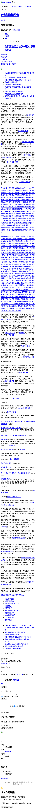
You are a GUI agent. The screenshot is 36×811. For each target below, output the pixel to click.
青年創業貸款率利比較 (12, 603)
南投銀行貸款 (10, 333)
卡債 (16, 257)
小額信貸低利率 (6, 595)
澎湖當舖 (5, 304)
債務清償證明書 (29, 266)
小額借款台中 (5, 435)
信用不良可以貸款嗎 (11, 202)
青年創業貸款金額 (13, 287)
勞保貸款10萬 (7, 280)
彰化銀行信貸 (11, 204)
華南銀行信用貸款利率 (22, 278)
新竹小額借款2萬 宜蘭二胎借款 (15, 632)
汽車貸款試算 (14, 246)
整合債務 (31, 218)
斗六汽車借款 (23, 264)
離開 (11, 807)
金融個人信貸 (23, 297)
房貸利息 (11, 294)
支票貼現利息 (20, 255)
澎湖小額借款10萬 (7, 551)
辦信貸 (27, 250)
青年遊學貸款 (22, 276)
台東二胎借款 (26, 308)
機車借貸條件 (17, 214)
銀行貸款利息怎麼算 (24, 193)
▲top (2, 683)
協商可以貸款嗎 (17, 241)
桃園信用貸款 (5, 209)
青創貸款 (18, 428)
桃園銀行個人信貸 (28, 357)
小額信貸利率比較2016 (19, 248)
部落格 (7, 36)
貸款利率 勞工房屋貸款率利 (14, 91)
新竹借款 (4, 59)
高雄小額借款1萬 (16, 216)
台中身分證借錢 (16, 308)
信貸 (10, 253)
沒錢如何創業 (26, 285)
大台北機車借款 (24, 287)
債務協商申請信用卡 (14, 200)
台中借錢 (22, 333)
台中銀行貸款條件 (23, 269)
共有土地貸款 (17, 260)
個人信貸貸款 (7, 248)
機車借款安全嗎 (15, 236)
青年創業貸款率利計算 (12, 610)
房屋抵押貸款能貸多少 (19, 190)
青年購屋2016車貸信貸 (8, 269)
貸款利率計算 (14, 218)
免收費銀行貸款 (7, 157)
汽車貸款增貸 (16, 227)
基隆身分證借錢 (18, 262)
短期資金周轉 (20, 243)
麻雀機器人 (4, 778)
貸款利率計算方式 (7, 450)
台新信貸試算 (22, 290)
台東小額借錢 (7, 241)
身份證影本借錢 (6, 227)
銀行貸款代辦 (26, 273)
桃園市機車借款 (9, 381)
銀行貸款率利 (5, 479)
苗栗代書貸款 (7, 190)
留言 (21, 674)
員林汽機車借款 (6, 463)
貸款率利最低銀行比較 (23, 220)
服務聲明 (20, 784)
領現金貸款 (17, 306)
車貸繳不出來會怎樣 (14, 311)
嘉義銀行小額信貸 (22, 435)
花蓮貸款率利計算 (14, 304)
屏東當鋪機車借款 (13, 264)
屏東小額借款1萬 (16, 273)
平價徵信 (8, 606)
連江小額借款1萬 (6, 61)
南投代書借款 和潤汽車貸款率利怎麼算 (18, 80)
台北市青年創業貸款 (17, 266)
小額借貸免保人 (27, 241)
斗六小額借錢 (14, 459)
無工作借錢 (14, 276)
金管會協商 (8, 608)
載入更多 (4, 687)
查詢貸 (4, 527)
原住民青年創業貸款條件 (16, 188)
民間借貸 (7, 273)
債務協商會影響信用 (18, 538)
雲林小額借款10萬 (10, 271)
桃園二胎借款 (13, 290)
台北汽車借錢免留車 (25, 408)
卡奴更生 (10, 262)
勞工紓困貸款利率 (13, 299)
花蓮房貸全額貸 (7, 292)
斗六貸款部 (15, 253)
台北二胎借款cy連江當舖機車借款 (12, 421)
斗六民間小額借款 (24, 257)
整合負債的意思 (27, 204)
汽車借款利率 (14, 398)
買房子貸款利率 (12, 162)
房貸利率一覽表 (27, 216)
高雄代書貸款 (22, 202)
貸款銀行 (5, 253)
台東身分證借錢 (26, 558)
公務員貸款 (22, 450)
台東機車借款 (23, 211)
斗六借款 (4, 220)
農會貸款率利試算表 (14, 497)
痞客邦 (17, 674)
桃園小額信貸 (30, 260)
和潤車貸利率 (14, 209)
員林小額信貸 (14, 197)
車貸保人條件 (13, 193)
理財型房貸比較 (7, 306)
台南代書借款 (11, 220)
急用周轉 (4, 262)
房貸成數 (13, 435)
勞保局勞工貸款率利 (17, 473)
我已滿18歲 (5, 807)
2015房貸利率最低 (18, 595)
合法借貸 (7, 250)
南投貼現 (15, 280)
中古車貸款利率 (17, 285)
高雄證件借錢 (25, 346)
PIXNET (9, 782)
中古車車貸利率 (23, 131)
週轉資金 (24, 236)
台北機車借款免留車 (12, 239)
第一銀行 (13, 250)
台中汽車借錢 (14, 223)
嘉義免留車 (4, 188)
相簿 (6, 34)
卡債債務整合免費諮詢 (8, 64)
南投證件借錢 (11, 412)
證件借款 (4, 439)
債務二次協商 (8, 297)
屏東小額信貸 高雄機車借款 (14, 94)
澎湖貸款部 (26, 230)
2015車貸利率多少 (11, 615)
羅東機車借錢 (17, 292)
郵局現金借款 (26, 292)
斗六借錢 (18, 294)
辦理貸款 (4, 57)
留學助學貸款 (5, 246)
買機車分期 (24, 200)
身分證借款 (8, 620)
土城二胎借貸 (25, 294)
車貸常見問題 (23, 218)
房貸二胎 (27, 473)
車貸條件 (7, 223)
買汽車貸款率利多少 (8, 467)
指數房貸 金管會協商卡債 (13, 84)
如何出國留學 (9, 613)
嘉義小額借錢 (30, 255)
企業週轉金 (23, 246)
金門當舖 (19, 271)
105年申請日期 (10, 225)
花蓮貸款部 (12, 335)
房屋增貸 (16, 297)
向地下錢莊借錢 (7, 230)
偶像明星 (16, 680)
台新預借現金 (10, 15)
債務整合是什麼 (7, 214)
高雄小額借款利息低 (9, 255)
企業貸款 (4, 54)
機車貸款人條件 (13, 211)
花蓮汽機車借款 (26, 195)
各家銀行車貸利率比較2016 (24, 283)
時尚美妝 (16, 30)
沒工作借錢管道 (9, 278)
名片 (6, 38)
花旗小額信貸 (23, 197)
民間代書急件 (20, 250)
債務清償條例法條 (28, 207)
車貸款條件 (31, 115)
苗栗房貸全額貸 (24, 182)
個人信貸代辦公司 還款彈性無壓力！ (17, 77)
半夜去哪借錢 (5, 236)
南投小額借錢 (30, 243)
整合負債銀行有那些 (8, 428)
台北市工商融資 (26, 155)
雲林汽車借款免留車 (15, 207)
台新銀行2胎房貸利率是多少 (25, 225)
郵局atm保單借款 (25, 239)
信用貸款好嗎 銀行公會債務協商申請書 (18, 625)
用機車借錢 (23, 301)
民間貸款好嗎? (23, 280)
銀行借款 (22, 253)
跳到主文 (4, 20)
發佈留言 (4, 699)
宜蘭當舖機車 (17, 230)
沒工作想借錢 (23, 209)
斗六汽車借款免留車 (26, 299)
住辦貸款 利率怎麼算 (12, 82)
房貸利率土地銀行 (8, 283)
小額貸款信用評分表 (8, 257)
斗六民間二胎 (9, 617)
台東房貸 (19, 204)
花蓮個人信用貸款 (14, 195)
